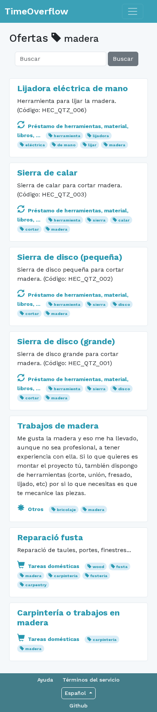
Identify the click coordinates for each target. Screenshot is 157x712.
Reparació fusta (50, 537)
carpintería (105, 639)
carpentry (35, 584)
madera (117, 144)
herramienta (67, 135)
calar (124, 220)
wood (98, 566)
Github (78, 706)
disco (124, 304)
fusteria (98, 575)
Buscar (123, 58)
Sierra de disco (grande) (66, 341)
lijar (92, 144)
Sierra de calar (47, 172)
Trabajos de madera (58, 425)
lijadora (101, 135)
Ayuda (45, 680)
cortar (32, 229)
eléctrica (35, 144)
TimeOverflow (36, 11)
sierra (99, 220)
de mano (66, 144)
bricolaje (66, 509)
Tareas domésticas (53, 566)
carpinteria (66, 575)
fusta (122, 566)
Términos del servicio (91, 680)
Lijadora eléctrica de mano (72, 88)
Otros (35, 509)
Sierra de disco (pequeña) (69, 257)
